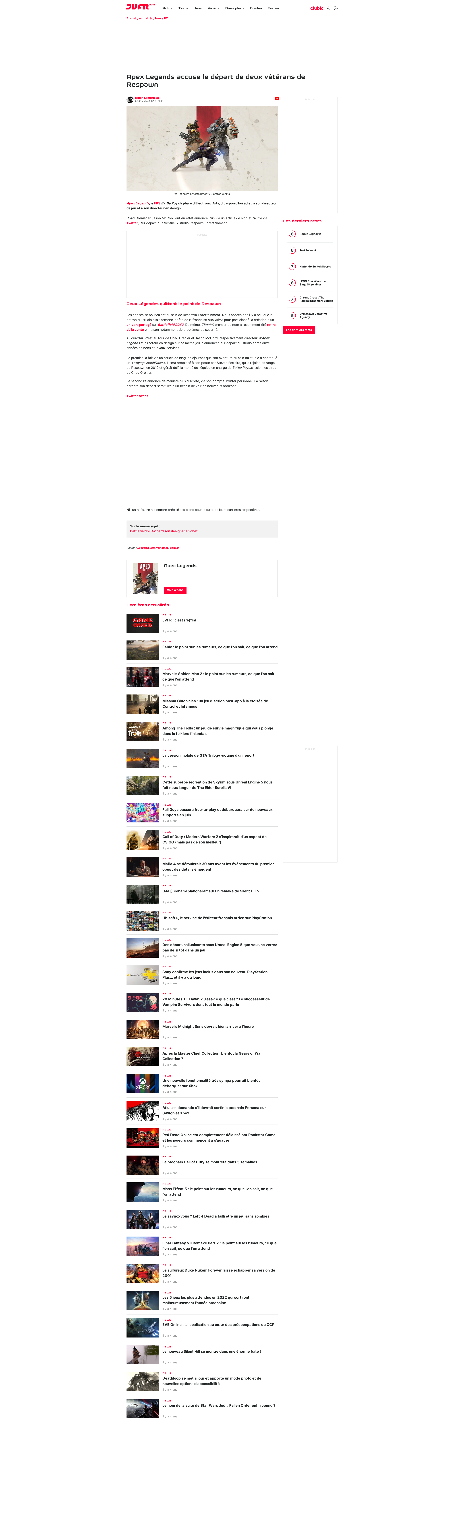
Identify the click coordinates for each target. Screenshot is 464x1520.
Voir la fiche (175, 590)
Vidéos (213, 8)
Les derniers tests (299, 329)
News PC (161, 18)
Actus (167, 8)
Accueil (131, 18)
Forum (273, 8)
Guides (256, 8)
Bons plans (234, 8)
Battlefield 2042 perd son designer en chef (164, 531)
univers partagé (139, 325)
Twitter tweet (137, 396)
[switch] (336, 8)
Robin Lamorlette (147, 97)
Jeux (198, 8)
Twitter (132, 223)
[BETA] (137, 7)
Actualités (146, 18)
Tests (183, 8)
